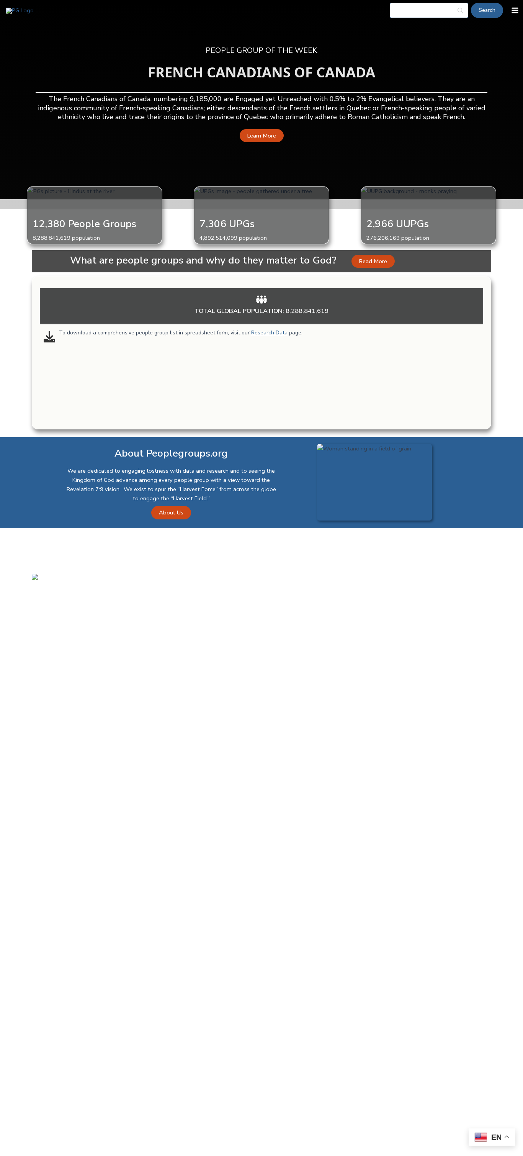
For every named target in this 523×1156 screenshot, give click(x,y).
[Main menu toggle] (515, 10)
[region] (261, 286)
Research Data (269, 332)
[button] (262, 135)
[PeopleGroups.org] (20, 10)
